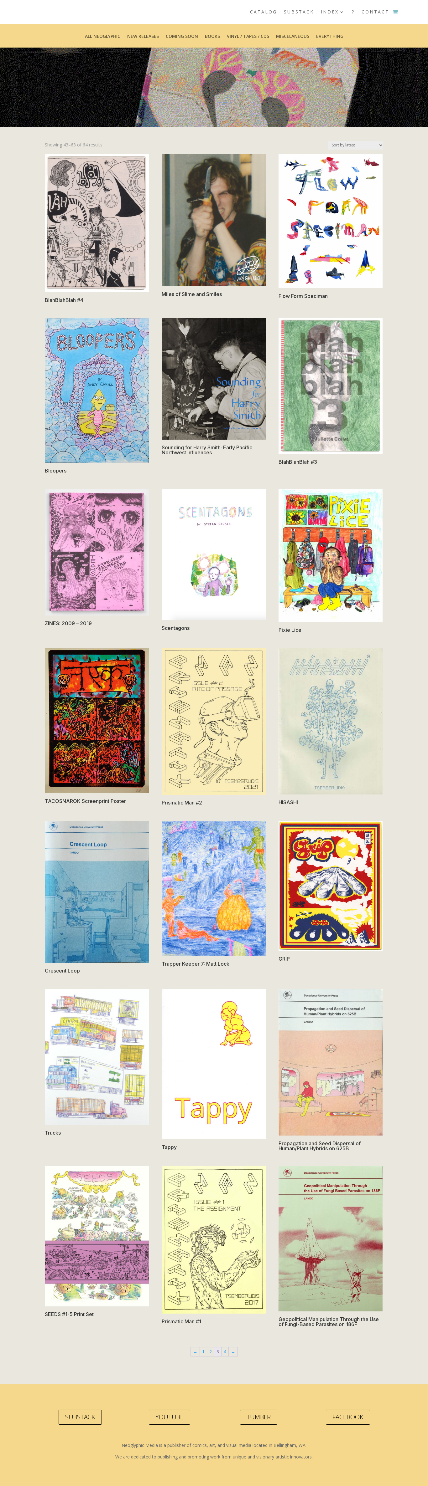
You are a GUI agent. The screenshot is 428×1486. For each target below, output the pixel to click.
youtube (169, 1417)
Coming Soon (182, 36)
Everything (329, 36)
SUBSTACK (80, 1417)
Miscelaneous (292, 36)
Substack (299, 12)
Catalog (263, 12)
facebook (347, 1417)
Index (330, 12)
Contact (375, 12)
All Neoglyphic (102, 36)
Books (212, 36)
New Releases (143, 36)
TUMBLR (259, 1417)
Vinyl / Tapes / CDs (248, 36)
